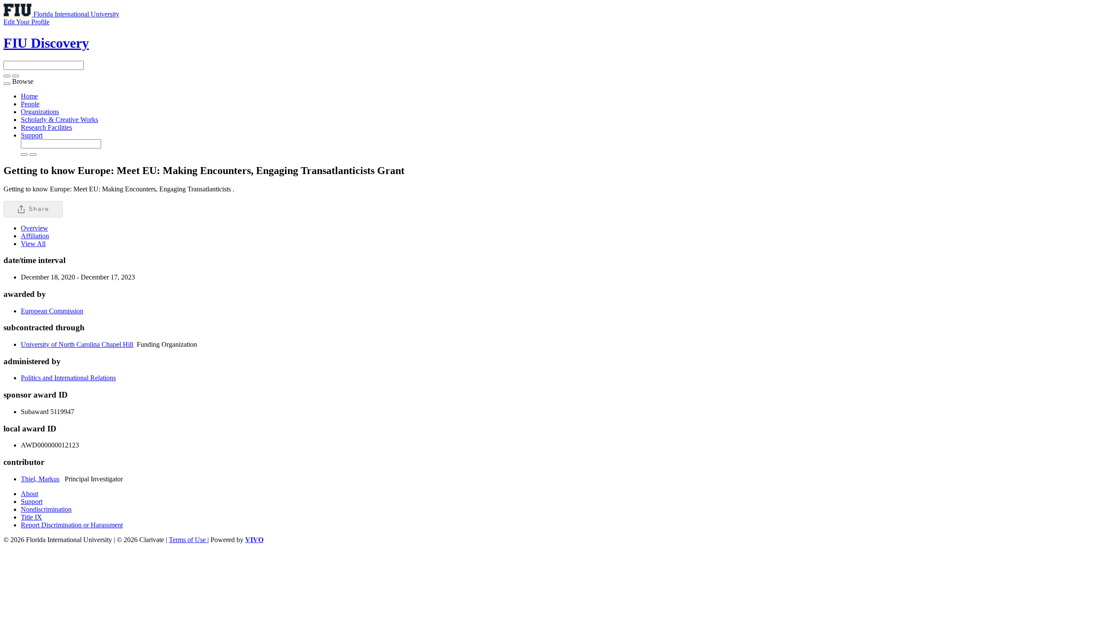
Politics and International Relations (68, 378)
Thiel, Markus (40, 479)
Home (29, 96)
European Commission (52, 311)
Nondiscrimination (46, 509)
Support (32, 135)
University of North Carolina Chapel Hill (77, 344)
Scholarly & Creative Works (59, 119)
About (29, 493)
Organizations (40, 111)
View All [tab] (33, 243)
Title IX (31, 517)
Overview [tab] (34, 228)
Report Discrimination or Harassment (72, 525)
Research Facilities (46, 127)
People (30, 104)
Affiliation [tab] (35, 236)
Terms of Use (188, 539)
